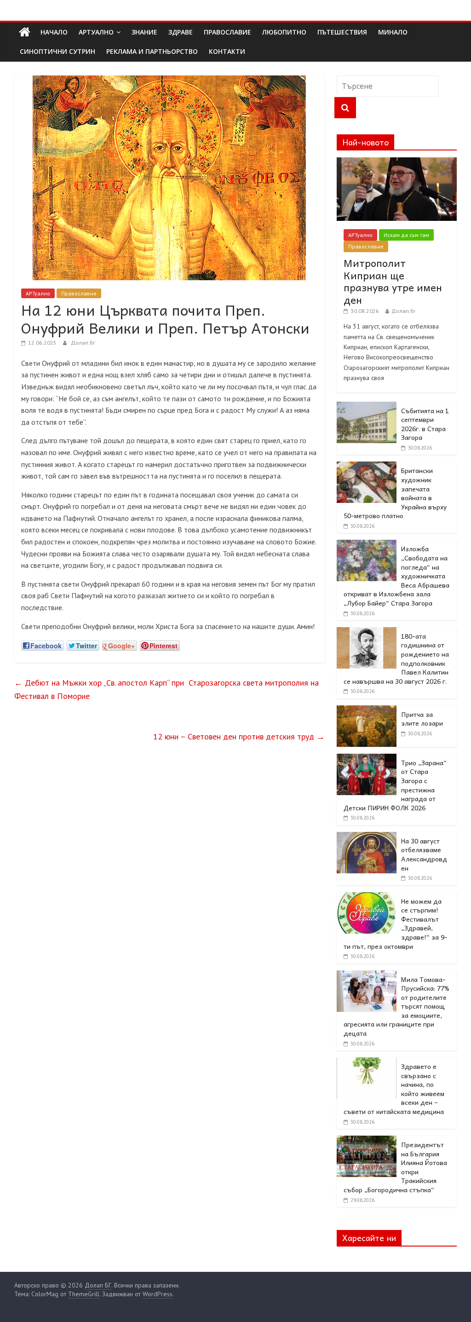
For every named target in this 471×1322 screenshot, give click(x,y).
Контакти (227, 51)
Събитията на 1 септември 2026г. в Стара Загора (425, 424)
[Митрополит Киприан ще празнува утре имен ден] (397, 162)
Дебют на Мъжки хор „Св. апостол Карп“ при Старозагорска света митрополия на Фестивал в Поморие (166, 689)
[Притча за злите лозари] (366, 710)
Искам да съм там (406, 234)
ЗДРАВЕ (180, 32)
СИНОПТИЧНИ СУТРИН (57, 51)
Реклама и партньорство (152, 51)
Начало (54, 32)
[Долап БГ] (24, 32)
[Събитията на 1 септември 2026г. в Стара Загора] (366, 407)
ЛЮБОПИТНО (284, 32)
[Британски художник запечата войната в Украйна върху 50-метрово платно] (366, 466)
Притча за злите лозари (422, 718)
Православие (79, 293)
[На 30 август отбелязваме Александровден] (366, 837)
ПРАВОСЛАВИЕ (227, 32)
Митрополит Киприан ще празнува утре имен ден (393, 280)
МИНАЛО (393, 32)
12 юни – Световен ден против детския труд (239, 736)
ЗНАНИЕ (144, 32)
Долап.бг (83, 342)
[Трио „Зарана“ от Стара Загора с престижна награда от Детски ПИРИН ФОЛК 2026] (366, 759)
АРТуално (96, 32)
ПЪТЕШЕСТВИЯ (342, 32)
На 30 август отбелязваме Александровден (424, 854)
